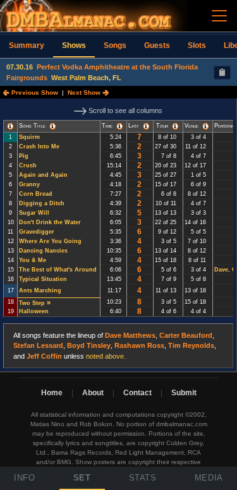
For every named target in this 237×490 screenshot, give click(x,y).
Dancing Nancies (43, 251)
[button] (10, 126)
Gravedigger (36, 232)
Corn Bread (35, 194)
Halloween (34, 311)
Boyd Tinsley (89, 345)
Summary (26, 45)
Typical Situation (43, 279)
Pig (23, 156)
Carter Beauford (185, 335)
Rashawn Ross (139, 345)
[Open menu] (219, 15)
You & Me (32, 260)
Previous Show (33, 92)
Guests (157, 45)
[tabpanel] (118, 235)
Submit (184, 392)
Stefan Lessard (38, 345)
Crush (28, 165)
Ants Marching (40, 290)
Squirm (29, 137)
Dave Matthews (130, 335)
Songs (115, 45)
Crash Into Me (39, 146)
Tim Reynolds (191, 345)
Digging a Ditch (41, 203)
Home (52, 392)
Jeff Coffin (44, 356)
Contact (137, 392)
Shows (74, 45)
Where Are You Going (50, 241)
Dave (221, 269)
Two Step (32, 303)
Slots (197, 45)
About (93, 392)
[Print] (222, 73)
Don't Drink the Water (50, 222)
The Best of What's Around (58, 269)
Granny (29, 184)
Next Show (85, 92)
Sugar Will (34, 213)
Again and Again (43, 175)
